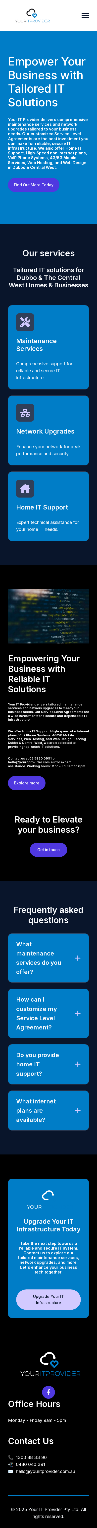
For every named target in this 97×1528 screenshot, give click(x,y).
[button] (48, 958)
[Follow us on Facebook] (48, 1392)
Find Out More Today (33, 184)
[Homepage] (31, 15)
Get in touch (48, 849)
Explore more (27, 782)
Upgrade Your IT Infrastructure (48, 1299)
